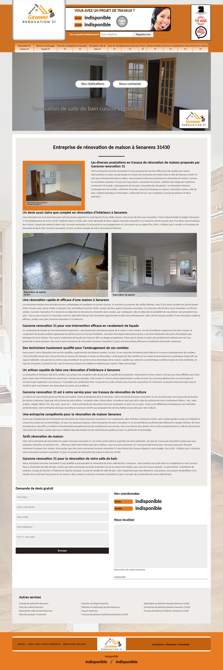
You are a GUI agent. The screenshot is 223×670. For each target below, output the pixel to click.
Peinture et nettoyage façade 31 (45, 47)
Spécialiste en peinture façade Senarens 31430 (166, 603)
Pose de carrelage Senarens (95, 603)
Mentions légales (74, 644)
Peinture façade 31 (170, 47)
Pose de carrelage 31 (64, 47)
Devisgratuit (122, 21)
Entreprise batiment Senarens (33, 603)
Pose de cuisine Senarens (31, 607)
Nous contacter (130, 84)
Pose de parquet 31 (80, 47)
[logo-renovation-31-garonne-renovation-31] (111, 644)
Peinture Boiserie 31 (185, 47)
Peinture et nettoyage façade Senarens (101, 607)
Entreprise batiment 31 (130, 47)
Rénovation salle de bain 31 (97, 47)
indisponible (97, 18)
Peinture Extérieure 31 (155, 47)
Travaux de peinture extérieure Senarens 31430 (105, 614)
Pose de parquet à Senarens (32, 614)
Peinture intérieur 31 (200, 47)
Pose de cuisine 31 (114, 47)
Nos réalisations (92, 84)
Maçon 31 (142, 47)
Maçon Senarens (90, 611)
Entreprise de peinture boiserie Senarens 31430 (167, 607)
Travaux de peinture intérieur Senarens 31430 (166, 611)
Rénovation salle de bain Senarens (35, 611)
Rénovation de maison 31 (24, 47)
